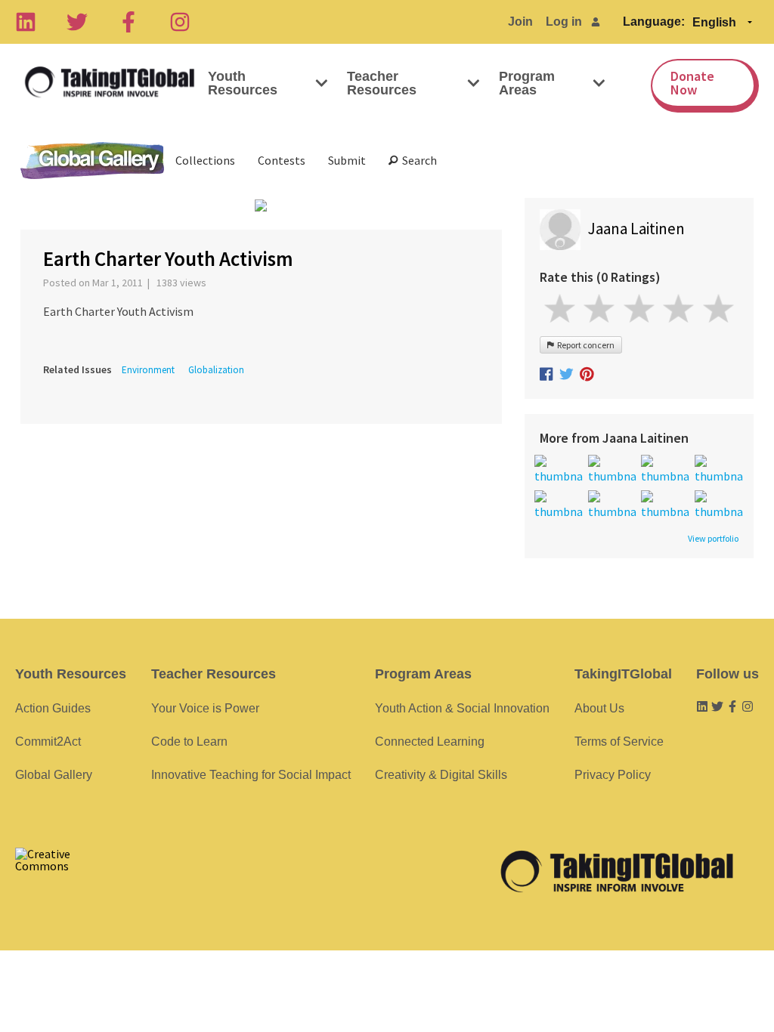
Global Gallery (92, 160)
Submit (347, 160)
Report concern (584, 345)
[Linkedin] (25, 21)
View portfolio (713, 538)
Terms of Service (619, 741)
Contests (281, 160)
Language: (654, 21)
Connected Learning (430, 741)
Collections (205, 160)
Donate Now (692, 82)
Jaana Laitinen (636, 228)
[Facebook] (128, 21)
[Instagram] (179, 21)
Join (520, 21)
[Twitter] (77, 21)
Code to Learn (189, 741)
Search (417, 160)
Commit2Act (48, 741)
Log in (564, 21)
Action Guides (53, 708)
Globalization (216, 369)
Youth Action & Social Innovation (462, 708)
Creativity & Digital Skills (441, 774)
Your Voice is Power (205, 708)
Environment (148, 369)
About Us (599, 708)
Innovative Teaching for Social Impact (251, 774)
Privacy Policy (612, 774)
